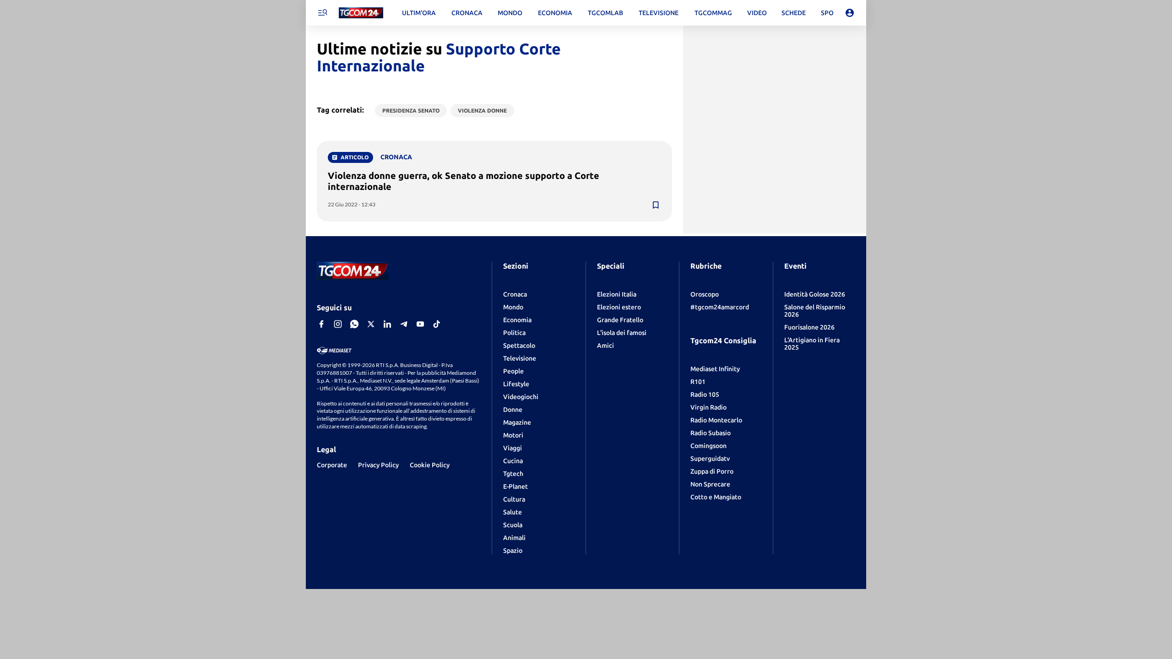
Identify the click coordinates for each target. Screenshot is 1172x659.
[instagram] (337, 324)
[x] (370, 324)
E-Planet (515, 486)
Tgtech (513, 473)
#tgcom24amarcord (719, 307)
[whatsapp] (354, 324)
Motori (513, 435)
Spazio (512, 550)
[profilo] (849, 12)
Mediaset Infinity (715, 369)
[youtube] (420, 324)
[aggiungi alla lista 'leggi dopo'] (655, 205)
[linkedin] (387, 324)
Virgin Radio (708, 407)
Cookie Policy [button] (430, 465)
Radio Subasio (710, 433)
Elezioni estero (619, 307)
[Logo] (361, 13)
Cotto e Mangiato (715, 497)
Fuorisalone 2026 (809, 327)
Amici (605, 345)
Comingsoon (708, 445)
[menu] (322, 12)
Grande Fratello (620, 320)
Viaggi (512, 448)
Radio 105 (704, 394)
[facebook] (321, 324)
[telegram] (403, 324)
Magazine (517, 422)
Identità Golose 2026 (814, 294)
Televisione (519, 358)
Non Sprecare (710, 484)
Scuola (512, 525)
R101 (697, 381)
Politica (514, 332)
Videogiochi (520, 396)
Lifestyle (516, 384)
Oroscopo (704, 294)
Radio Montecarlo (716, 420)
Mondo (513, 307)
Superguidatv (710, 458)
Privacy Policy (378, 465)
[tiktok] (436, 324)
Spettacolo (519, 345)
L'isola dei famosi (621, 332)
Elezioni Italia (616, 294)
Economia (517, 320)
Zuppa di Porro (711, 471)
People (513, 371)
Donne (512, 409)
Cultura (514, 499)
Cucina (513, 461)
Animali (514, 537)
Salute (512, 512)
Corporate (332, 465)
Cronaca (515, 294)
